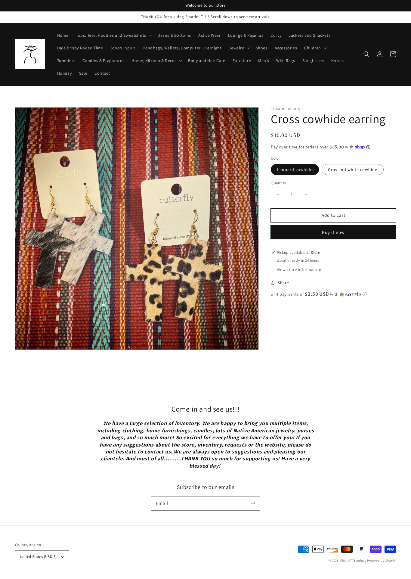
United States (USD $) (38, 556)
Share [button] (283, 282)
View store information (299, 269)
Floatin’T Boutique (353, 560)
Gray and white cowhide (352, 169)
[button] (366, 54)
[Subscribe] (253, 503)
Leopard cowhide (295, 169)
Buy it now (333, 232)
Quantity (278, 182)
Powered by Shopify (381, 560)
